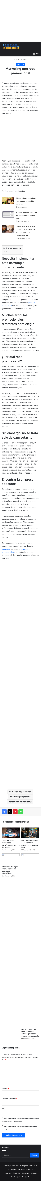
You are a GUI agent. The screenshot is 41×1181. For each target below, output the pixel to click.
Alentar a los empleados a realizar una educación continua (26, 201)
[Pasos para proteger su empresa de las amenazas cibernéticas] (11, 858)
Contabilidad (26, 1177)
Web (3, 1108)
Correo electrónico (9, 1099)
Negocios (23, 59)
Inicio (17, 59)
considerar (6, 549)
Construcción (15, 1177)
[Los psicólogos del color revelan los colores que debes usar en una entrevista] (30, 940)
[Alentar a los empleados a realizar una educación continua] (8, 200)
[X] (10, 811)
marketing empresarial (21, 797)
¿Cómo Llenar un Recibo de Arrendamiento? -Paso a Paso (26, 215)
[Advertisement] (20, 21)
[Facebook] (4, 811)
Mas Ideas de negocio (25, 1169)
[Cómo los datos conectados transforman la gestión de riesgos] (11, 832)
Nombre (5, 1089)
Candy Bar (16, 1173)
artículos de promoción (20, 792)
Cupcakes (7, 1173)
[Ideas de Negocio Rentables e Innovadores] (11, 46)
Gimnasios (25, 1173)
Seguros (34, 1173)
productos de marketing (21, 802)
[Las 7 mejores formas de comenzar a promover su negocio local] (30, 832)
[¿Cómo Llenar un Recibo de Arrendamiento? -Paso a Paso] (8, 214)
